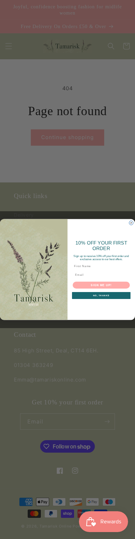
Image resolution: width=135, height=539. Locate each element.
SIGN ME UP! (101, 284)
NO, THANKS (101, 295)
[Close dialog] (131, 223)
